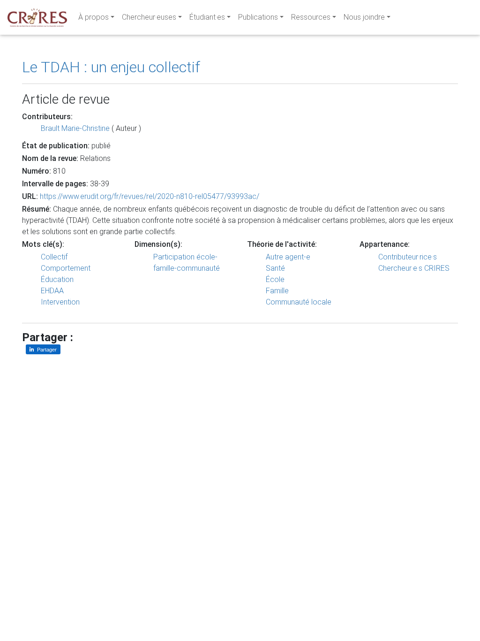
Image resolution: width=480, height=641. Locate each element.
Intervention (60, 302)
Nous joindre (364, 17)
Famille (277, 290)
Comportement (65, 268)
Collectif (54, 256)
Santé (275, 268)
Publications (258, 17)
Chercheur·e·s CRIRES (414, 268)
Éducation (57, 279)
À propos (93, 17)
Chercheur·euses (149, 17)
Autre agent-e (288, 256)
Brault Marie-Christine (75, 128)
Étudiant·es (207, 17)
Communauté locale (298, 302)
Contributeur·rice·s (407, 256)
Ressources (310, 17)
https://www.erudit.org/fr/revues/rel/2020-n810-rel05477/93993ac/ (149, 196)
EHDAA (52, 290)
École (275, 279)
